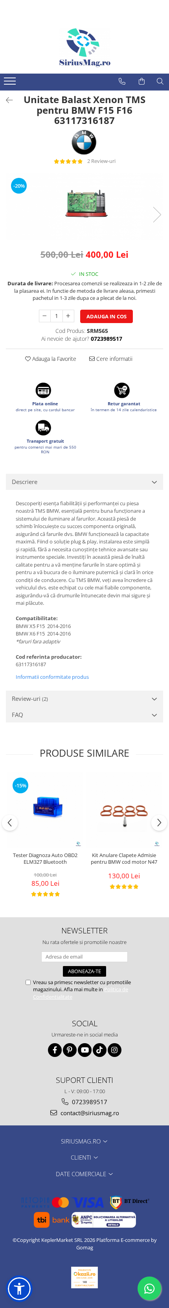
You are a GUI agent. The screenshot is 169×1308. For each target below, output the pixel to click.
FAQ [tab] (17, 715)
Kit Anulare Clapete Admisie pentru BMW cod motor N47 (124, 858)
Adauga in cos (106, 316)
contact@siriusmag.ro (89, 1113)
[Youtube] (85, 1050)
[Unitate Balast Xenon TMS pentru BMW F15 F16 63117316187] (84, 206)
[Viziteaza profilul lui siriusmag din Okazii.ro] (84, 1277)
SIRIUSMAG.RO (81, 1141)
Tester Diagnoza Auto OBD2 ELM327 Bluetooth (45, 858)
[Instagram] (114, 1050)
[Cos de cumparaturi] (141, 81)
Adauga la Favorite (53, 358)
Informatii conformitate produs (52, 676)
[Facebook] (55, 1050)
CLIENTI (82, 1157)
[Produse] (11, 83)
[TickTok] (100, 1050)
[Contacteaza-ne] (122, 81)
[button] (19, 1288)
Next (157, 215)
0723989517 (88, 1102)
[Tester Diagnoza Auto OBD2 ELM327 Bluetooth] (45, 810)
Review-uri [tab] (30, 698)
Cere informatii (113, 358)
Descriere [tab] (24, 482)
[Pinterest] (70, 1050)
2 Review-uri (101, 160)
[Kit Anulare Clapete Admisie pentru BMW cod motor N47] (124, 810)
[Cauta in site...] (160, 81)
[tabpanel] (84, 206)
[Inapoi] (6, 100)
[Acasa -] (84, 48)
